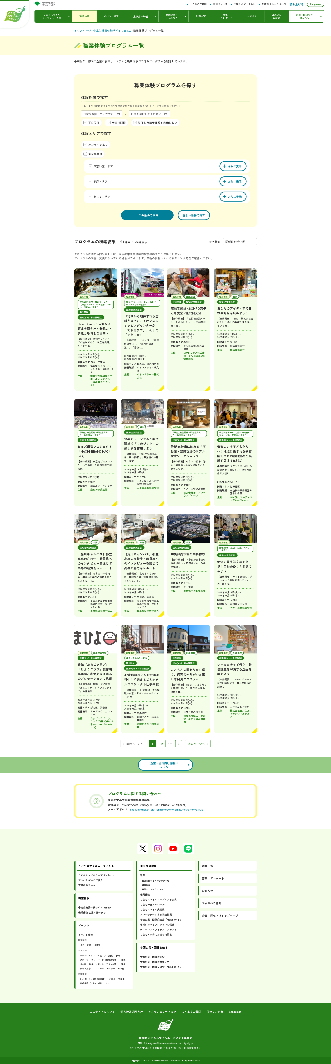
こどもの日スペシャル (152, 904)
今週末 (97, 944)
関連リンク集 (220, 4)
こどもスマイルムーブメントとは (96, 875)
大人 (108, 983)
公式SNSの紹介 (211, 903)
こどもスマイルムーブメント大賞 (158, 899)
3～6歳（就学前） (97, 978)
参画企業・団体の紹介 (152, 956)
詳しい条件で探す (194, 215)
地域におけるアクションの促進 (157, 924)
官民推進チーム (86, 885)
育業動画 (146, 884)
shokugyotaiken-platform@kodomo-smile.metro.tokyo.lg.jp (166, 809)
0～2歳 (83, 978)
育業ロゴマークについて (153, 889)
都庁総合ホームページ (274, 4)
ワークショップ (87, 955)
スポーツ (84, 959)
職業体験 (145, 894)
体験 (100, 955)
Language (315, 4)
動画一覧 (207, 866)
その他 (121, 968)
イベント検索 (85, 934)
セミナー (111, 968)
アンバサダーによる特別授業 (156, 914)
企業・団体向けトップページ (220, 915)
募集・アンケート (213, 878)
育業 (142, 875)
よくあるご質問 (198, 4)
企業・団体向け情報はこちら (164, 765)
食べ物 (83, 964)
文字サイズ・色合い (244, 4)
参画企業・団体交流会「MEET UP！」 (161, 919)
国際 (123, 959)
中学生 (121, 978)
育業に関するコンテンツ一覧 (155, 880)
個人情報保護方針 (132, 1012)
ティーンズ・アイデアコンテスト (158, 929)
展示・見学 (85, 968)
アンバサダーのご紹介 (90, 880)
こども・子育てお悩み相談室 (156, 934)
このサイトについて (102, 1012)
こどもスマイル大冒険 (152, 909)
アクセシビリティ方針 (162, 1012)
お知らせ (207, 891)
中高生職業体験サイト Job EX (94, 907)
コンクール (98, 968)
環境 (123, 964)
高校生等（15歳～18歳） (91, 983)
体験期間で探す (94, 97)
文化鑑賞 (108, 955)
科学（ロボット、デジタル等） (103, 964)
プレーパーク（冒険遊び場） (105, 959)
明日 (89, 944)
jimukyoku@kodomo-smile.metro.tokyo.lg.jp (169, 1043)
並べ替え (214, 241)
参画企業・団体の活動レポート (157, 961)
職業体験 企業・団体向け (92, 912)
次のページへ (196, 744)
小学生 (112, 978)
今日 (82, 944)
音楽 (118, 955)
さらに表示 (235, 166)
